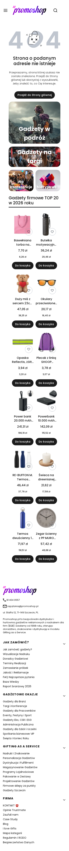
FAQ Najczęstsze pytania (18, 677)
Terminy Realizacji (14, 663)
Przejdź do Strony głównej (34, 95)
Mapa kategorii (12, 833)
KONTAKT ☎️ (11, 805)
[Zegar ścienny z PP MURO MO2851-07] (46, 518)
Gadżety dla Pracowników (19, 711)
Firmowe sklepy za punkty (19, 786)
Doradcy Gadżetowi (15, 659)
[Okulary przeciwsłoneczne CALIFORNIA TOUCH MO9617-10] (46, 284)
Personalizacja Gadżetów (19, 758)
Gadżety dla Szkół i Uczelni (19, 729)
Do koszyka (22, 265)
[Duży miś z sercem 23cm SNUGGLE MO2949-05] (23, 284)
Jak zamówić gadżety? (17, 649)
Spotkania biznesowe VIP (18, 734)
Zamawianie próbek (15, 668)
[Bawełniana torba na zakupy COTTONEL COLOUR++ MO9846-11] (23, 225)
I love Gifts (9, 828)
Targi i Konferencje (15, 706)
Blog (5, 824)
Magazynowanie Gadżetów (20, 767)
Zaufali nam (10, 815)
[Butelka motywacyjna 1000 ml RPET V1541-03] (46, 225)
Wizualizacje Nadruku (16, 654)
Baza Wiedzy (11, 682)
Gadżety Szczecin (14, 790)
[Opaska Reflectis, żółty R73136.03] (23, 342)
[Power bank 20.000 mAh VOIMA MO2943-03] (23, 401)
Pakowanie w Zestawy (17, 776)
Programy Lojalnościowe (18, 772)
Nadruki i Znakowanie (16, 753)
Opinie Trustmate (14, 810)
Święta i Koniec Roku (16, 738)
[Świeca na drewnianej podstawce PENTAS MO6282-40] (46, 460)
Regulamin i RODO (14, 838)
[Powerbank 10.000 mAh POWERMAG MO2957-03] (46, 401)
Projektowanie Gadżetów (18, 781)
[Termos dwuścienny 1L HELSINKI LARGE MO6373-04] (23, 518)
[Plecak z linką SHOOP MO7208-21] (46, 342)
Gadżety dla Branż (14, 701)
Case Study (10, 819)
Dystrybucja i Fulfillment (18, 763)
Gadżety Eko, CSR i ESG (17, 720)
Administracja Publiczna (18, 724)
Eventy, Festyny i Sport (17, 715)
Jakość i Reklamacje (16, 672)
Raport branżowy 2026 (17, 686)
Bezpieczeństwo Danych (18, 842)
